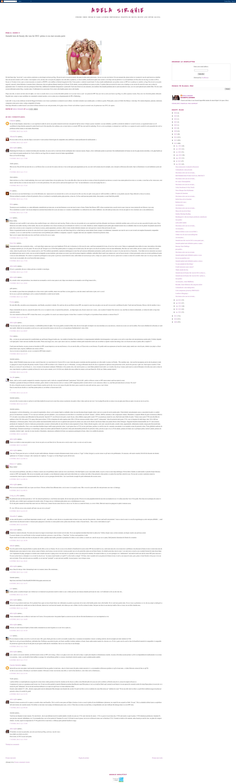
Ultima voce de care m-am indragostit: (187, 234)
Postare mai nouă (11, 758)
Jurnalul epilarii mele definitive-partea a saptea (189, 243)
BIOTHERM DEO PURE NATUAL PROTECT (190, 176)
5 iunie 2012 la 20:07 (18, 331)
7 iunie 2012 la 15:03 (18, 739)
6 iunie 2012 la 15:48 (18, 608)
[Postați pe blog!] (32, 109)
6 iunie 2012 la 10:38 (18, 540)
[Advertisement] (118, 25)
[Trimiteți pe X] (33, 109)
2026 (175, 113)
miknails (12, 545)
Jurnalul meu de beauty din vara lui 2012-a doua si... (191, 273)
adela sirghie (13, 148)
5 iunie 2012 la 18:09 (18, 297)
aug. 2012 (179, 158)
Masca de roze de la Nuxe (183, 211)
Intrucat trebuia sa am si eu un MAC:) (186, 231)
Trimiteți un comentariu (12, 744)
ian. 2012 (179, 312)
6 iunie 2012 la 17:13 (18, 660)
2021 (175, 128)
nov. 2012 (179, 149)
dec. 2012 (179, 146)
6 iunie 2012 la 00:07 (18, 445)
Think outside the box (182, 270)
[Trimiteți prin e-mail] (30, 109)
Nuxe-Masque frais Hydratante (185, 190)
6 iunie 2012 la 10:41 (18, 561)
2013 (175, 140)
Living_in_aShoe (15, 495)
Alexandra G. (14, 516)
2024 (175, 119)
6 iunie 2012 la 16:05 (18, 619)
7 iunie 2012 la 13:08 (18, 723)
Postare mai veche (157, 758)
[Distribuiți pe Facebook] (35, 109)
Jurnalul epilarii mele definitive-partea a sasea (189, 255)
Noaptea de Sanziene (182, 193)
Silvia (11, 204)
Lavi (11, 218)
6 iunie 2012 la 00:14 (18, 458)
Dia (11, 191)
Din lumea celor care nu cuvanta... (185, 173)
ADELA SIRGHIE (118, 10)
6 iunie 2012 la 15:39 (18, 595)
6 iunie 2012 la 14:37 (18, 583)
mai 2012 (179, 300)
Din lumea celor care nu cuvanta (185, 252)
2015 (175, 134)
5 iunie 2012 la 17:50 (18, 238)
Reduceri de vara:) (181, 202)
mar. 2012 (179, 306)
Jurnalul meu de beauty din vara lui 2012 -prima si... (191, 276)
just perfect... (179, 249)
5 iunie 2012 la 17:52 (18, 261)
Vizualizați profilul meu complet (185, 103)
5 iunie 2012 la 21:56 (18, 372)
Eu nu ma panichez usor (183, 258)
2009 (175, 322)
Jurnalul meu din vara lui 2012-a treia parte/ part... (190, 240)
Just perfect (179, 220)
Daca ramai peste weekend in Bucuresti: (187, 167)
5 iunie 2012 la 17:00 (18, 158)
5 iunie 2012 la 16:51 (18, 131)
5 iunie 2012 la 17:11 (18, 172)
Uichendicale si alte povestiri (184, 170)
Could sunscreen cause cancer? (185, 267)
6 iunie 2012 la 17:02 (18, 646)
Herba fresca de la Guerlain (183, 199)
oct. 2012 (179, 152)
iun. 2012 (179, 164)
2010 (175, 319)
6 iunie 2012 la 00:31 (18, 490)
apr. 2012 (179, 303)
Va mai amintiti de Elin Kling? (184, 264)
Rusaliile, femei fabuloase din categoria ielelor (189, 284)
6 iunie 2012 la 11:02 (18, 572)
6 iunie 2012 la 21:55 (18, 694)
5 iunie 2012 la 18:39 (18, 317)
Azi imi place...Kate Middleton (185, 281)
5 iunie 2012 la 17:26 (18, 212)
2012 (175, 143)
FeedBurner (205, 77)
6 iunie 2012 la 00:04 (18, 434)
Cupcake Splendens (15, 665)
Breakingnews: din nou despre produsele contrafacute (191, 217)
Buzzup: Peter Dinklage (182, 246)
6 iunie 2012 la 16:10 (18, 630)
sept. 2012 (179, 155)
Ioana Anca (13, 243)
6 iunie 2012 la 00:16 (18, 479)
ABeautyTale (14, 136)
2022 (175, 125)
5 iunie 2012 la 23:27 (18, 404)
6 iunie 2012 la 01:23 (18, 511)
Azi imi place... (180, 205)
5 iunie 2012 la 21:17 (18, 354)
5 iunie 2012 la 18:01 (18, 283)
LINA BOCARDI (181, 223)
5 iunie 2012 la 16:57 (18, 142)
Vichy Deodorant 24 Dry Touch (185, 187)
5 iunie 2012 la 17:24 (18, 185)
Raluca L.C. (13, 464)
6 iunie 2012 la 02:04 (18, 524)
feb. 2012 (179, 309)
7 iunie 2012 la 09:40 (18, 707)
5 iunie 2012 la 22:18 (18, 393)
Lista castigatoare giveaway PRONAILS (187, 290)
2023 (175, 122)
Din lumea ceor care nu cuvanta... (185, 184)
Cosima (12, 302)
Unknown (13, 121)
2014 (175, 137)
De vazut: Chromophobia (183, 181)
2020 (175, 131)
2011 (175, 316)
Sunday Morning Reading (183, 214)
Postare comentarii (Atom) (22, 762)
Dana (11, 336)
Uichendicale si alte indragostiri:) (185, 287)
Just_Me (12, 377)
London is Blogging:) (182, 293)
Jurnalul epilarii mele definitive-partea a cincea (189, 261)
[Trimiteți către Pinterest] (37, 109)
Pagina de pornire (84, 758)
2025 (175, 116)
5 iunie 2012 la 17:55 (18, 272)
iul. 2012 (178, 161)
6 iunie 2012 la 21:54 (18, 673)
